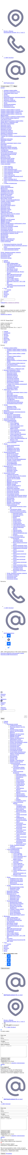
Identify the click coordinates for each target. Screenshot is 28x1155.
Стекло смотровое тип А (10, 179)
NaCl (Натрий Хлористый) (14, 275)
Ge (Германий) (11, 267)
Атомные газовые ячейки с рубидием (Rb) (12, 111)
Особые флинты (17, 523)
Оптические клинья (6, 255)
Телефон (3, 1041)
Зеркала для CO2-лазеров (7, 216)
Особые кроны (17, 521)
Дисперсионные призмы (7, 215)
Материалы (7, 262)
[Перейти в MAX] (9, 641)
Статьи (5, 295)
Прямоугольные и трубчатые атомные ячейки (13, 116)
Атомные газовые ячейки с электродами (11, 113)
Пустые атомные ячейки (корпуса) (10, 118)
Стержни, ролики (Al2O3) (7, 201)
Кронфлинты (16, 516)
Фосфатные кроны (18, 535)
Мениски (3, 218)
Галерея (9, 289)
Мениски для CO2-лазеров (8, 219)
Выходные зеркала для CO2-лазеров (10, 213)
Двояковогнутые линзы (7, 190)
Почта (2, 1038)
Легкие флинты (17, 520)
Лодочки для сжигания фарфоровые (10, 199)
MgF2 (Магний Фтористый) (14, 274)
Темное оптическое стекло (20, 566)
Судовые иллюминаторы (10, 183)
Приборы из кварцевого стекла (9, 133)
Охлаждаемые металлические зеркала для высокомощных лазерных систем (12, 232)
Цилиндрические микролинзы (9, 152)
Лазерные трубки (5, 155)
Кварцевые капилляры (7, 139)
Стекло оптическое (6, 241)
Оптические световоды (7, 229)
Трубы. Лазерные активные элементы (11, 252)
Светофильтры (4, 150)
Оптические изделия (9, 473)
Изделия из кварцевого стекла (12, 370)
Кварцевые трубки (6, 157)
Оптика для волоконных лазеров (9, 226)
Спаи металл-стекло (6, 119)
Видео (5, 296)
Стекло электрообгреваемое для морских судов (19, 873)
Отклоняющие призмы (7, 230)
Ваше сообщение (5, 1044)
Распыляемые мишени (7, 134)
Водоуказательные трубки (7, 158)
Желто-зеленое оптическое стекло (21, 809)
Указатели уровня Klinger (7, 159)
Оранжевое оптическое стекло (21, 826)
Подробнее (9, 1153)
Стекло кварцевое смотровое (11, 172)
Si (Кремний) (10, 277)
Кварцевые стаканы (6, 209)
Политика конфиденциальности (9, 654)
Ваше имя (3, 1035)
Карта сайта (7, 339)
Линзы (5, 443)
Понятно (3, 1153)
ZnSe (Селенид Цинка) (13, 280)
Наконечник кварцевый (7, 224)
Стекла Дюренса (8, 166)
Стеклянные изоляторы (7, 151)
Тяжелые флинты (17, 531)
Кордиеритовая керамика (7, 197)
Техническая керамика (10, 452)
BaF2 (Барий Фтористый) (13, 264)
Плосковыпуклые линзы (7, 192)
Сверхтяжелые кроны (19, 524)
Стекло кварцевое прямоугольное (13, 170)
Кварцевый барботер (6, 127)
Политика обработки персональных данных (12, 653)
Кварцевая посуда (8, 466)
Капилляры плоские (6, 145)
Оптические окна (5, 256)
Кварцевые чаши (5, 211)
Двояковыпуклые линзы (7, 191)
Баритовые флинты (18, 514)
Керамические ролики (6, 194)
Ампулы (3, 141)
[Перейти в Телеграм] (9, 637)
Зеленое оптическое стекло (20, 546)
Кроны (15, 517)
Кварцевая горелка (6, 125)
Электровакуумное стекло (11, 389)
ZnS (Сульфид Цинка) (13, 278)
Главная (6, 260)
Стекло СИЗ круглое (9, 175)
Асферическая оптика (6, 212)
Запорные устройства (9, 418)
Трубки (6, 405)
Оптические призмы (6, 258)
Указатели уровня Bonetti (7, 161)
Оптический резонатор (7, 132)
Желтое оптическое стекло (20, 545)
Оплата (6, 292)
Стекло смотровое (5, 164)
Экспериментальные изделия (8, 154)
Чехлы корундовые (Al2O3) (8, 205)
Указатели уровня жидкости (8, 162)
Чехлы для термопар (6, 195)
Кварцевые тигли (5, 206)
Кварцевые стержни (6, 140)
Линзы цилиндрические (7, 187)
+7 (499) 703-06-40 (5, 1104)
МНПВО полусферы (6, 220)
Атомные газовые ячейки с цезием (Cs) (11, 112)
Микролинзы (4, 188)
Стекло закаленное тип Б (10, 169)
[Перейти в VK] (9, 645)
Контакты (6, 294)
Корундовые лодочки (6, 198)
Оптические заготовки (7, 227)
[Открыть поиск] (25, 717)
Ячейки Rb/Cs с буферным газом (9, 122)
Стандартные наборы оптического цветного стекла (18, 510)
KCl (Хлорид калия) (12, 270)
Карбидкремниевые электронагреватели (14, 411)
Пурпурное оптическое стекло (21, 829)
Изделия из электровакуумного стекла (11, 143)
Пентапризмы (4, 234)
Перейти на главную (6, 314)
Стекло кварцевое (5, 186)
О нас (5, 288)
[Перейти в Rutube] (9, 649)
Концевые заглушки (6, 129)
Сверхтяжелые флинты (19, 526)
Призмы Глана (4, 236)
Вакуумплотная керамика (7, 123)
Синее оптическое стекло (20, 565)
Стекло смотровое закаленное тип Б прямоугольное (18, 434)
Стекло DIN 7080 (8, 168)
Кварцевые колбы (5, 208)
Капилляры (4, 144)
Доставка (6, 291)
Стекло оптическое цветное (11, 249)
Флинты (15, 534)
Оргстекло (9, 284)
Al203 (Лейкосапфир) (12, 263)
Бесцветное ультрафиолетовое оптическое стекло (18, 540)
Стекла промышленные (10, 420)
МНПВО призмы (5, 222)
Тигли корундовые (6, 202)
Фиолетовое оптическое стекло (21, 843)
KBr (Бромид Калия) (12, 269)
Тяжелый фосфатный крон (20, 533)
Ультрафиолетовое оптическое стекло (18, 568)
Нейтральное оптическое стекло (21, 823)
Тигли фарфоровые (6, 204)
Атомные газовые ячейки (10, 347)
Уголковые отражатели (7, 253)
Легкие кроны (17, 519)
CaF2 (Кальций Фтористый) (14, 266)
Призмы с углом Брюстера (8, 238)
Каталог (6, 334)
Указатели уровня (8, 413)
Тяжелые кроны (17, 530)
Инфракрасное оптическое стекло (21, 818)
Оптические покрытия (7, 130)
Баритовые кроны (18, 513)
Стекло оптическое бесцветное (12, 248)
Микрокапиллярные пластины (9, 147)
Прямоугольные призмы (7, 240)
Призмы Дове (4, 237)
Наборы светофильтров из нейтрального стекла (13, 223)
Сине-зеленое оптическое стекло (21, 832)
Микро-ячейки (4, 115)
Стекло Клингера (8, 173)
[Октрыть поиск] (11, 86)
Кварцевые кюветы (6, 126)
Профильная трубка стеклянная (9, 148)
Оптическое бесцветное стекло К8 (13, 244)
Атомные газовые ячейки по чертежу (10, 109)
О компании (7, 332)
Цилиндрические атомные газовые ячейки (12, 120)
